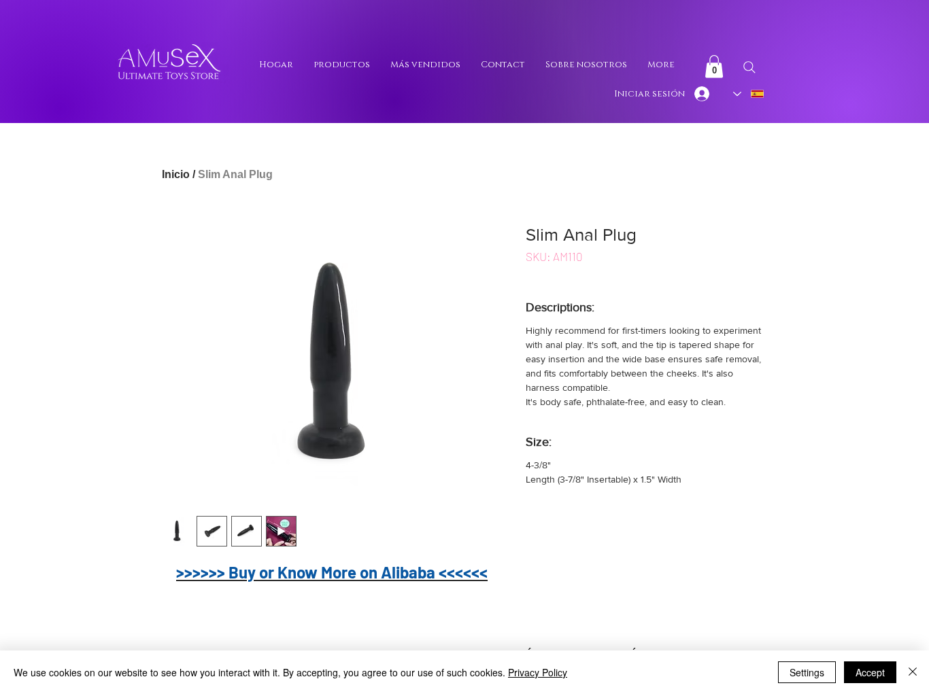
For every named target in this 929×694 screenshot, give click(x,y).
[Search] (749, 67)
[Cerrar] (913, 672)
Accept (870, 672)
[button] (714, 66)
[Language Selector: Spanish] (749, 93)
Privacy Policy (537, 672)
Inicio (176, 174)
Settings (807, 672)
